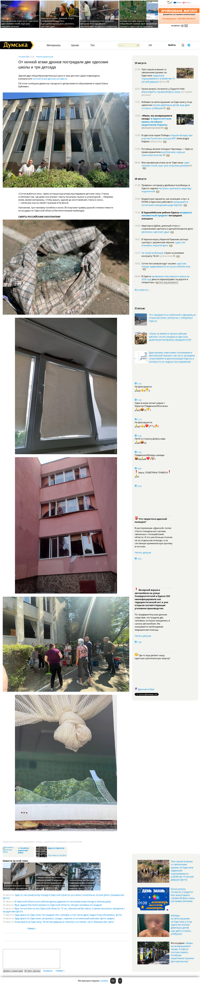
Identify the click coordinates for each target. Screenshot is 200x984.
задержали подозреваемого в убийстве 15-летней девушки (158, 78)
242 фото (62, 855)
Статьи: (140, 308)
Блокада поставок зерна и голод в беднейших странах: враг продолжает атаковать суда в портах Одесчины (138, 24)
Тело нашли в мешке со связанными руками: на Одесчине (154, 72)
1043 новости (52, 855)
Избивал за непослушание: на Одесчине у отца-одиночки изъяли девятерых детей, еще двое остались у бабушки (181, 924)
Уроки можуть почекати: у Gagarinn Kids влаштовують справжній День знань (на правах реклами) (183, 895)
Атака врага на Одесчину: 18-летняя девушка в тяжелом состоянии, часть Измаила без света (64, 921)
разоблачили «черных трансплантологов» (163, 154)
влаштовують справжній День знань (161, 91)
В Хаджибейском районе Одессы (160, 212)
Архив (75, 45)
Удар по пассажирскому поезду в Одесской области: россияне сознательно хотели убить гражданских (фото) (63, 896)
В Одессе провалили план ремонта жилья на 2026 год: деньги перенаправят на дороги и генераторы (98, 24)
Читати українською (44, 56)
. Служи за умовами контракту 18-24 (162, 254)
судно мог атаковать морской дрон (163, 244)
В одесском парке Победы (155, 135)
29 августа (140, 63)
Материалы (54, 45)
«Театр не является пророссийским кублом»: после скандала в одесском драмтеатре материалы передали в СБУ (170, 336)
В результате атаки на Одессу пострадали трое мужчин (18, 887)
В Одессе (146, 276)
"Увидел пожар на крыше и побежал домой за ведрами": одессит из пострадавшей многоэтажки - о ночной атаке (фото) (50, 883)
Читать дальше (143, 552)
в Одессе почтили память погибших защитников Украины (156, 121)
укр (150, 44)
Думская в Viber (146, 689)
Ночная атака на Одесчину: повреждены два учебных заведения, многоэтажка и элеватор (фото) (82, 884)
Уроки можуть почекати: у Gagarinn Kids (163, 88)
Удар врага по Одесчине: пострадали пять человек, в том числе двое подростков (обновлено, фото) (68, 914)
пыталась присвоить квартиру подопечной (166, 190)
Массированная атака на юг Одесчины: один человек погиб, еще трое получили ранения (20, 24)
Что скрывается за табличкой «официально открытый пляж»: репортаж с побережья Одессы (172, 317)
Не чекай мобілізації (152, 252)
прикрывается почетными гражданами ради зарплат (164, 203)
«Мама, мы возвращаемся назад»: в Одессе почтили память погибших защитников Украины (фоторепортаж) (182, 952)
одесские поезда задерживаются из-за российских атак (165, 265)
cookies (104, 980)
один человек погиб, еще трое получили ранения (165, 164)
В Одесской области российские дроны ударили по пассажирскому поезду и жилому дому (63, 901)
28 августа (140, 178)
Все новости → (142, 289)
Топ (92, 45)
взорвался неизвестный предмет (166, 214)
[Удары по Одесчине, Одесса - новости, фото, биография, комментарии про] (41, 857)
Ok (113, 980)
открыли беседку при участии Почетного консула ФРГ (166, 137)
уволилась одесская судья (155, 231)
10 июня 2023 (23, 56)
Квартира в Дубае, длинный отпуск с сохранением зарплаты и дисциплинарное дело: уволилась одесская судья (57, 22)
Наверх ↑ (32, 928)
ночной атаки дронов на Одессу (50, 78)
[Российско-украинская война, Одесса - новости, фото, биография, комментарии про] (10, 852)
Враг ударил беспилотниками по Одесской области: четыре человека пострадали (58, 904)
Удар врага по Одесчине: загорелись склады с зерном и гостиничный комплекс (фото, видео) (64, 918)
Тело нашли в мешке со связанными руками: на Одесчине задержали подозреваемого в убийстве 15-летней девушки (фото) (182, 870)
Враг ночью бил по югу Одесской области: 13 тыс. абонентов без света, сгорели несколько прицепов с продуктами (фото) (64, 910)
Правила (47, 970)
